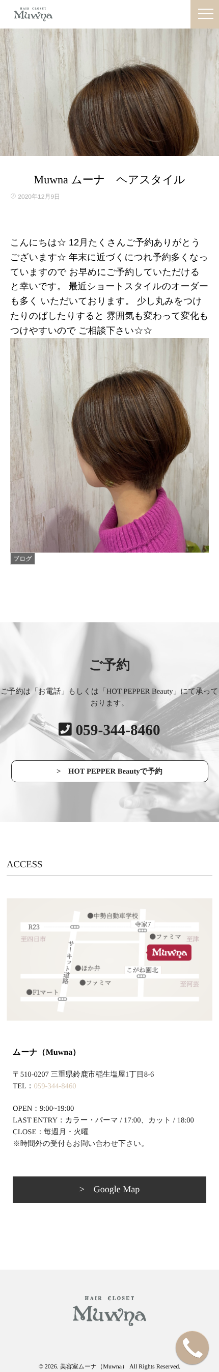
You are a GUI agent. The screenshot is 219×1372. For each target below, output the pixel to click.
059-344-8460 (55, 1086)
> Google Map (109, 1189)
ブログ (22, 558)
